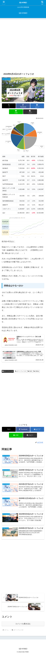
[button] (30, 111)
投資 (30, 371)
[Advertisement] (23, 46)
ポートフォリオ (8, 371)
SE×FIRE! (23, 3)
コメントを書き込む (23, 624)
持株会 (37, 371)
